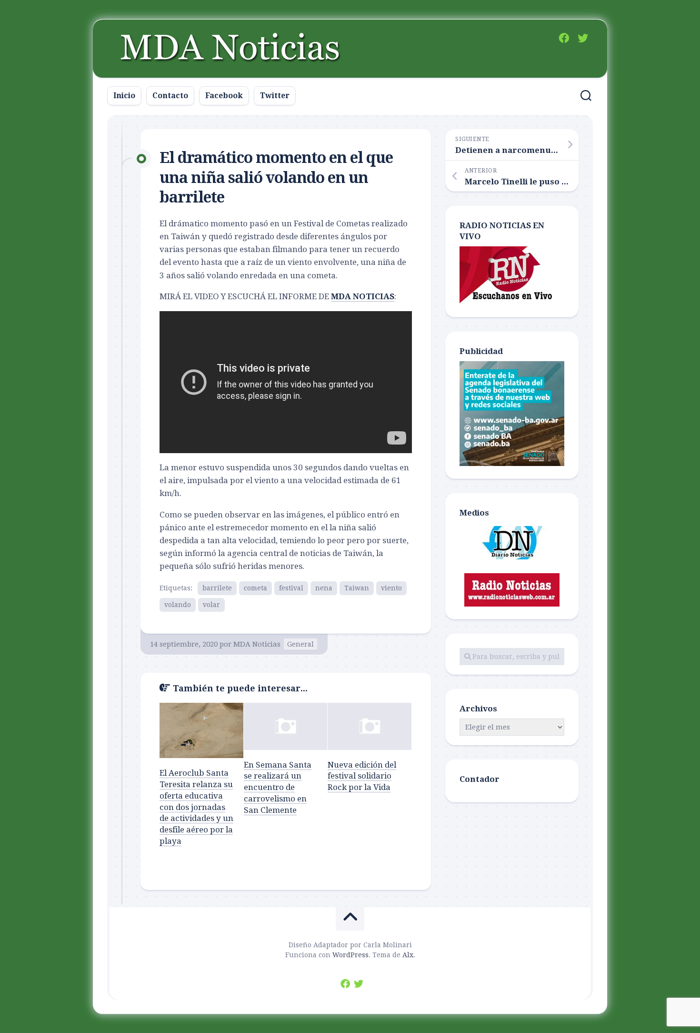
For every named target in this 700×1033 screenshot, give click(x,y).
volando (177, 604)
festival (291, 588)
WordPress (350, 955)
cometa (255, 588)
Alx (407, 955)
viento (391, 588)
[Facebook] (564, 38)
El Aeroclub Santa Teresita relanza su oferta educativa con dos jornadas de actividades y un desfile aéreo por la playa (196, 807)
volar (211, 604)
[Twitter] (583, 38)
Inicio (124, 95)
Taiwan (356, 588)
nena (323, 588)
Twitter (275, 95)
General (300, 644)
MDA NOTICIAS (362, 296)
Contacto (170, 95)
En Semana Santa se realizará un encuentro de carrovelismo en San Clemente (277, 787)
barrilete (217, 588)
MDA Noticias (256, 644)
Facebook (224, 95)
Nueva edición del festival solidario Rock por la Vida (362, 776)
